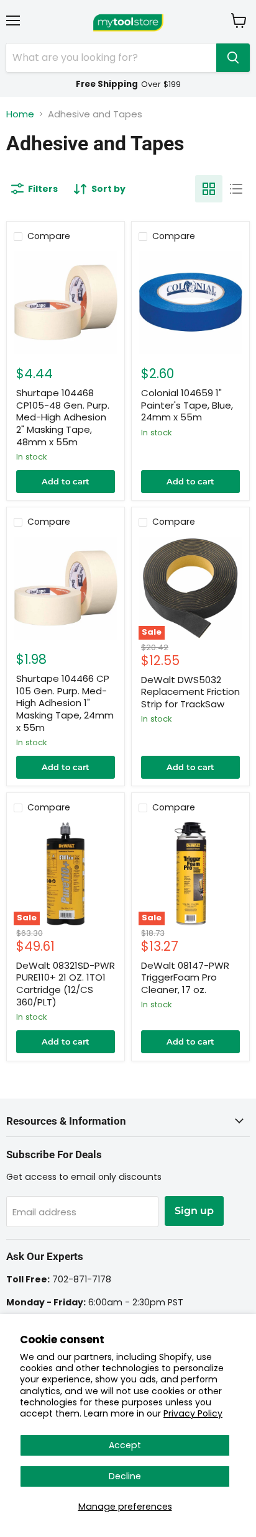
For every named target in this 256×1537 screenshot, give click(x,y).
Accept (125, 1445)
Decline (125, 1476)
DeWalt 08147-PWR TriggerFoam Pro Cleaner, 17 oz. (185, 977)
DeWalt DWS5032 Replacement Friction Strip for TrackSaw (190, 691)
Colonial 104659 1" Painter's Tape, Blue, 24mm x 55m (187, 405)
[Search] (233, 57)
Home (20, 114)
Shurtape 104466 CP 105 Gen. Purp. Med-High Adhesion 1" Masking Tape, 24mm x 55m (65, 703)
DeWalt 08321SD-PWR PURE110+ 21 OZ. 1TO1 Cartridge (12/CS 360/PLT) (65, 984)
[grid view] (208, 188)
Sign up (194, 1211)
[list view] (236, 188)
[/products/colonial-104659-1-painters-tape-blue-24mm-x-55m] (190, 303)
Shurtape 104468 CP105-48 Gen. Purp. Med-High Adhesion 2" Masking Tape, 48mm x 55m (62, 417)
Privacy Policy (192, 1413)
